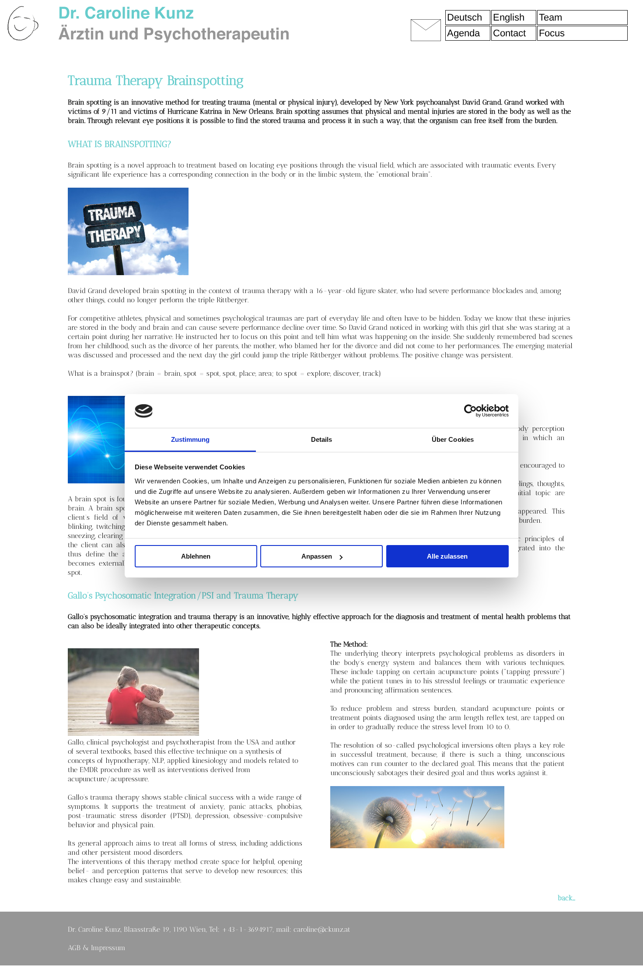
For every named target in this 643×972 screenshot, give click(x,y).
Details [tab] (321, 439)
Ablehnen (195, 556)
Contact (509, 33)
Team (550, 17)
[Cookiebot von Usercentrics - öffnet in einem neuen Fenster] (470, 410)
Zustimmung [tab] (190, 439)
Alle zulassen (447, 556)
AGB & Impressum (97, 948)
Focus (552, 33)
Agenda (463, 33)
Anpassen (316, 556)
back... (566, 898)
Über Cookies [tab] (453, 439)
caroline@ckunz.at (322, 929)
